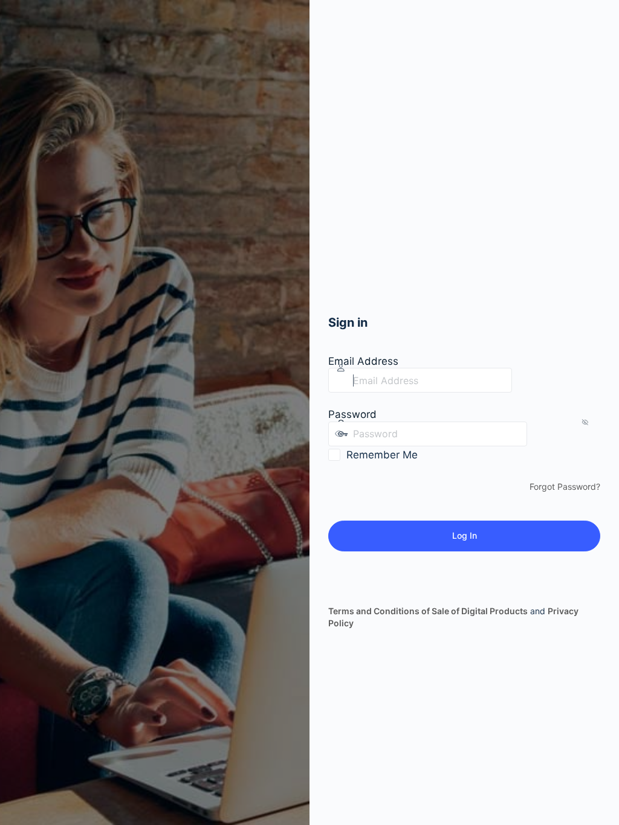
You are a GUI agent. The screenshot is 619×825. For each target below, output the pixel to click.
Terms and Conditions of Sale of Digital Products (428, 611)
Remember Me (382, 455)
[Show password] (539, 434)
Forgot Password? (565, 486)
